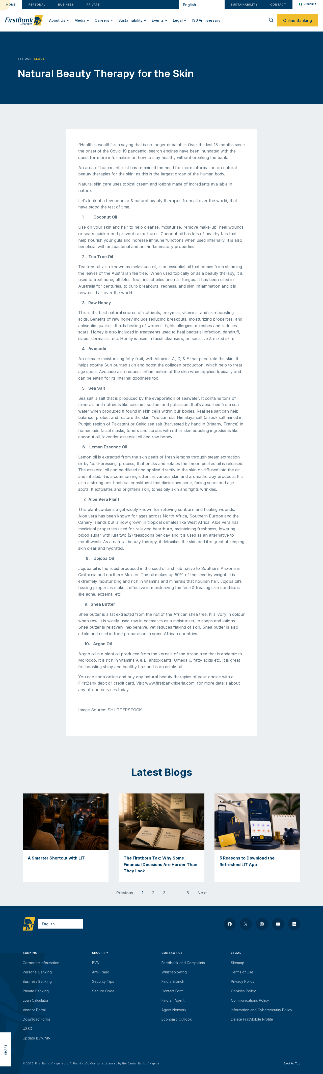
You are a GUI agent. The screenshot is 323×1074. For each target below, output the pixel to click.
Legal (178, 20)
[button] (5, 1026)
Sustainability (130, 20)
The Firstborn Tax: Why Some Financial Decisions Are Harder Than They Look (160, 864)
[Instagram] (262, 924)
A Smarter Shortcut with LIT (56, 858)
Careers (102, 20)
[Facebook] (230, 924)
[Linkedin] (294, 924)
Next (202, 892)
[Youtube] (278, 924)
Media (80, 20)
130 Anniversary (206, 20)
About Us (57, 20)
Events (158, 20)
